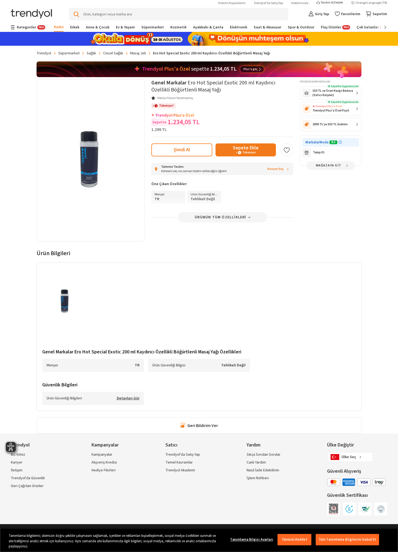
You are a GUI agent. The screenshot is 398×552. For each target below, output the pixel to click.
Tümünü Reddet (294, 539)
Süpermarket (69, 53)
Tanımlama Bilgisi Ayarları (251, 539)
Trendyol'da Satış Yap (268, 3)
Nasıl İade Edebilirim (263, 470)
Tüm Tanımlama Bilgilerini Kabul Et (347, 539)
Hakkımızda (299, 3)
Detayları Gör (128, 398)
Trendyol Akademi (180, 470)
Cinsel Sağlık (113, 53)
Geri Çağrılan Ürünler (27, 486)
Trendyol (44, 53)
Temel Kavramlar (179, 462)
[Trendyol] (31, 14)
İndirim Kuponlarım (232, 3)
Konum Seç (275, 169)
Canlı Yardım (256, 462)
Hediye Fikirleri (104, 470)
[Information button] (340, 142)
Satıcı (171, 445)
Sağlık (91, 53)
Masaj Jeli (138, 53)
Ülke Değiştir (340, 445)
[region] (199, 540)
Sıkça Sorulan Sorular (263, 454)
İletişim (16, 470)
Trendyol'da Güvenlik (28, 478)
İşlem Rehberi (258, 478)
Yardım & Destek (332, 3)
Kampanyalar (102, 454)
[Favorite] (286, 149)
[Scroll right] (381, 27)
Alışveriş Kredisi (104, 462)
